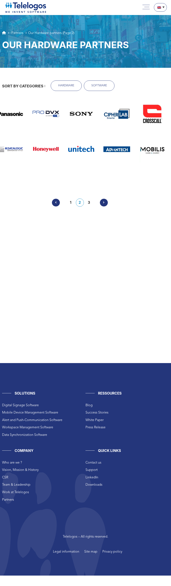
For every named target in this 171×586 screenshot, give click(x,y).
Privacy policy (112, 551)
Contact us (93, 462)
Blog (89, 405)
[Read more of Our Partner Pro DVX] (46, 114)
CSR (5, 477)
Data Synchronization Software (24, 435)
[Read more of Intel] (116, 181)
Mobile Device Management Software (30, 412)
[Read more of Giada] (46, 181)
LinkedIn (92, 477)
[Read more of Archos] (46, 171)
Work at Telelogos (15, 492)
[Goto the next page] (104, 202)
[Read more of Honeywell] (46, 149)
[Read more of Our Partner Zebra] (10, 181)
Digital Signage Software (20, 405)
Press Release (96, 427)
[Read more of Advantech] (116, 149)
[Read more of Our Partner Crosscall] (152, 114)
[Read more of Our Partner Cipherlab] (116, 114)
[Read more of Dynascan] (81, 171)
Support (92, 470)
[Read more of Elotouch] (152, 171)
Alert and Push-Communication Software (32, 420)
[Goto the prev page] (56, 202)
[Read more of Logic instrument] (152, 181)
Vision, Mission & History (20, 470)
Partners (8, 500)
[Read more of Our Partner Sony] (81, 114)
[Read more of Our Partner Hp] (81, 181)
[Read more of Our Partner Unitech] (81, 149)
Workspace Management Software (27, 427)
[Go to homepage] (4, 33)
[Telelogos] (25, 7)
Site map (90, 551)
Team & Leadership (16, 485)
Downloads (94, 485)
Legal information (66, 551)
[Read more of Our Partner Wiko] (116, 171)
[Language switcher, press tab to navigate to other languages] (160, 7)
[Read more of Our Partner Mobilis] (152, 149)
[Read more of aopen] (10, 171)
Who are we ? (12, 462)
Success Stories (97, 412)
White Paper (95, 420)
